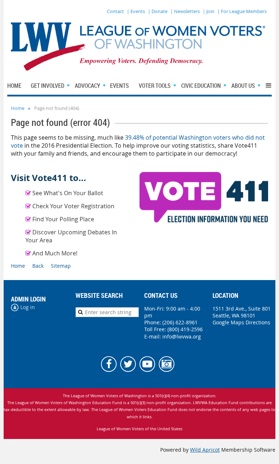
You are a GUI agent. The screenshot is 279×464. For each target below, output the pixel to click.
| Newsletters (185, 11)
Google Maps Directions (241, 322)
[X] (128, 364)
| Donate (157, 11)
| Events (136, 11)
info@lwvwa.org (181, 336)
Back (38, 265)
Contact (115, 11)
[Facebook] (109, 364)
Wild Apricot (205, 449)
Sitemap (61, 265)
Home (17, 108)
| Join (208, 11)
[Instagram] (166, 364)
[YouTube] (147, 364)
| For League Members (242, 11)
